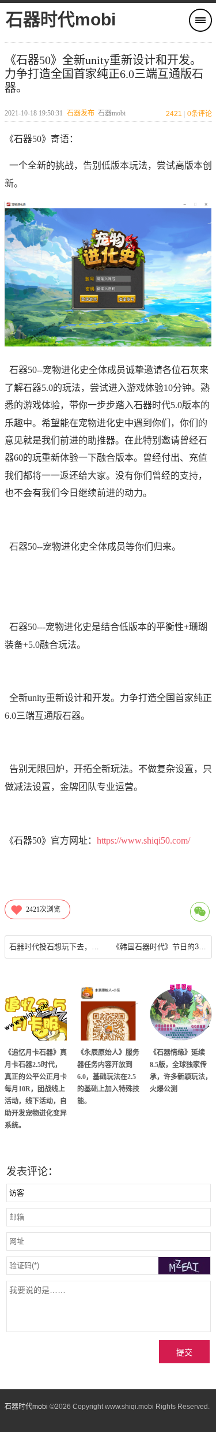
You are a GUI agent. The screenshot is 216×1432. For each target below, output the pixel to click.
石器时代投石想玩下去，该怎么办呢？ (56, 946)
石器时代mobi (61, 19)
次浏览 (43, 909)
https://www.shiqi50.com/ (143, 840)
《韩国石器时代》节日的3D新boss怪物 (159, 946)
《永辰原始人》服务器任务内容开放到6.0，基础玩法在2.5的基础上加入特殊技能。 (108, 1077)
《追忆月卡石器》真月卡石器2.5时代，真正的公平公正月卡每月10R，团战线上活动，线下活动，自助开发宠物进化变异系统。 (36, 1089)
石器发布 (80, 113)
